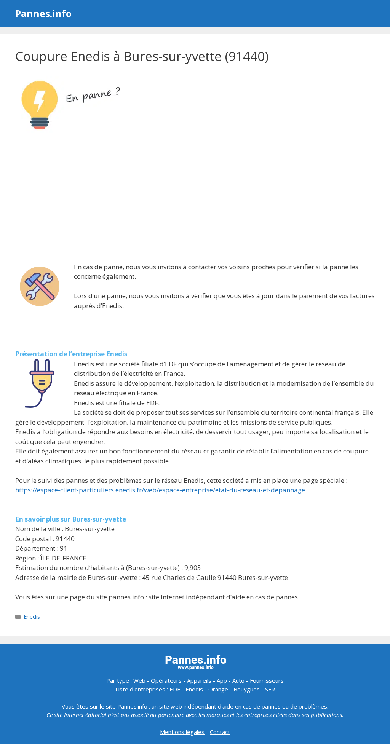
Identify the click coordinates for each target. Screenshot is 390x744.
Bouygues (246, 689)
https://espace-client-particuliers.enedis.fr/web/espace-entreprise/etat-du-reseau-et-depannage (160, 489)
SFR (270, 689)
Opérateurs (166, 680)
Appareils (199, 680)
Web (139, 680)
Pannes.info (43, 13)
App (222, 680)
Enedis (32, 616)
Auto (238, 680)
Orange (218, 689)
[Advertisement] (195, 198)
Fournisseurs (267, 680)
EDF (174, 689)
